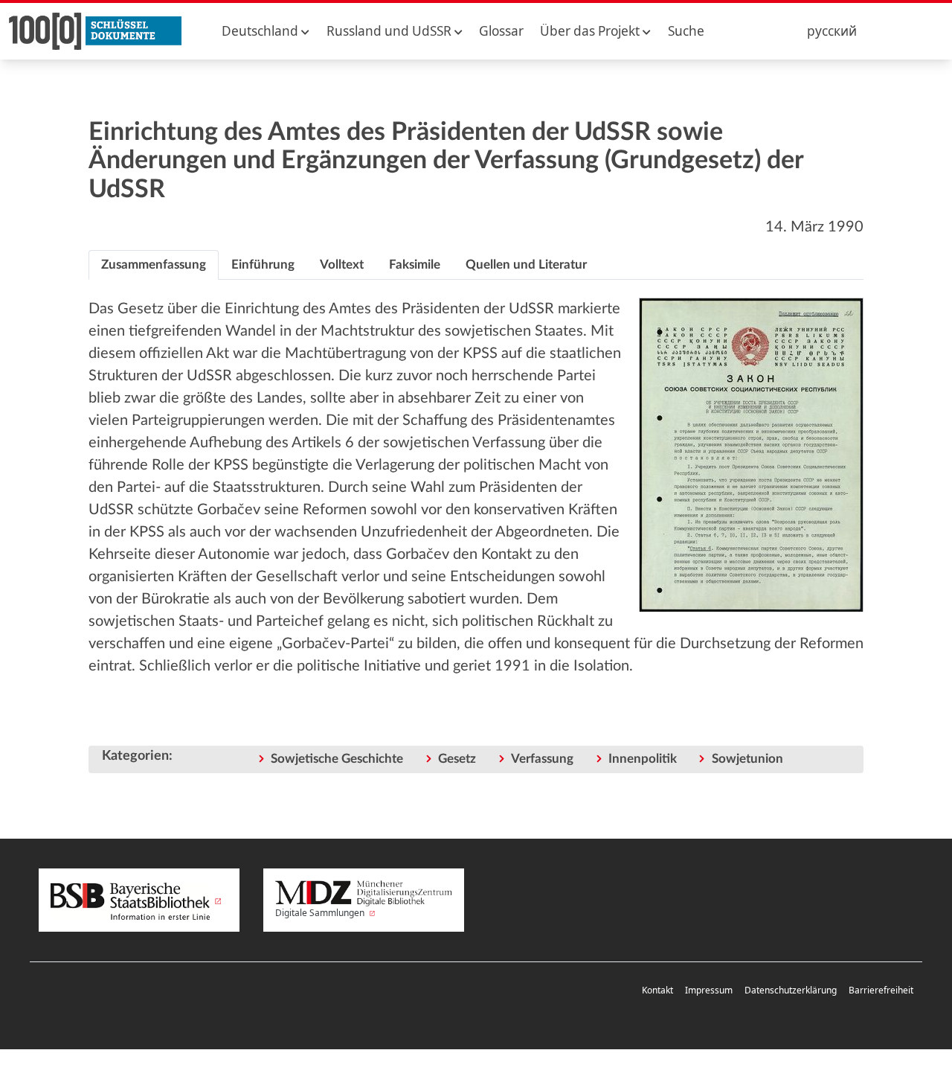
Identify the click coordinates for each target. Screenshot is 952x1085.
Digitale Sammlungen (321, 912)
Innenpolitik (642, 758)
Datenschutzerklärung (790, 990)
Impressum (709, 990)
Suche (686, 30)
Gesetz (457, 758)
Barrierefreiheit (881, 990)
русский (832, 30)
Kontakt (657, 990)
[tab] (154, 265)
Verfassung (542, 758)
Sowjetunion (747, 758)
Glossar (501, 30)
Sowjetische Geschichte (337, 758)
